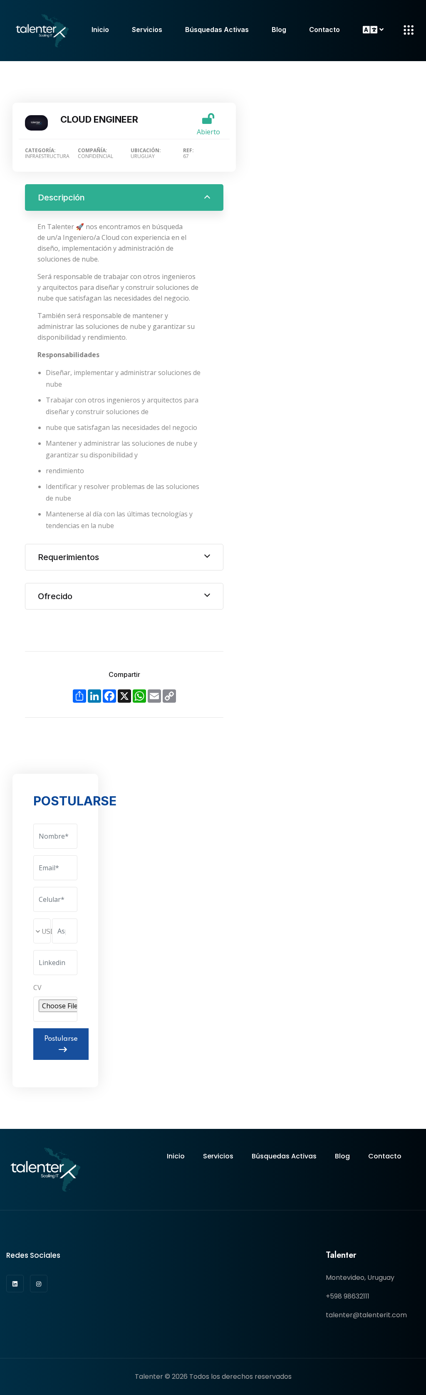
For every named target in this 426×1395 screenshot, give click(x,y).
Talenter (149, 1376)
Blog (279, 29)
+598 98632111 (347, 1296)
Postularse (61, 1038)
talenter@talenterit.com (366, 1315)
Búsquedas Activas (217, 29)
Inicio (100, 29)
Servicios (147, 29)
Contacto (324, 29)
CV (37, 987)
